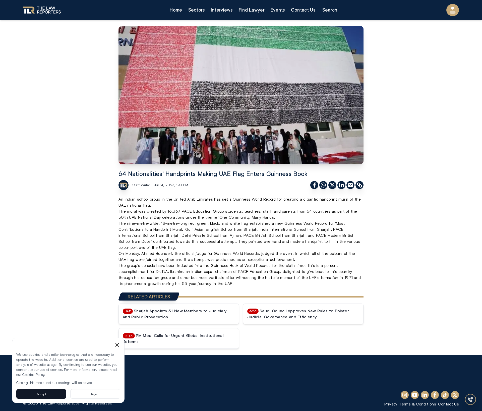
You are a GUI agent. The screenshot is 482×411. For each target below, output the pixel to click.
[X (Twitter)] (455, 395)
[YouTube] (415, 395)
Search (329, 10)
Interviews (222, 10)
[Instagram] (405, 395)
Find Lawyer (252, 10)
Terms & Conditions (417, 403)
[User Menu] (452, 10)
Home (176, 10)
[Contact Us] (470, 399)
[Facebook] (435, 395)
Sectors (196, 10)
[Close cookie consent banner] (117, 345)
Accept (41, 394)
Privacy (390, 403)
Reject (95, 394)
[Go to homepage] (42, 10)
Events (278, 10)
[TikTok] (445, 395)
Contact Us (303, 10)
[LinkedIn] (425, 395)
